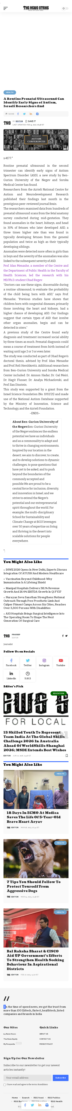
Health (9, 92)
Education (58, 693)
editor (19, 121)
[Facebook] (62, 636)
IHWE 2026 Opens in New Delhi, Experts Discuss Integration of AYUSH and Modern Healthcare (35, 571)
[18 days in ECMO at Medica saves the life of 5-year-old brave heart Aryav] (36, 789)
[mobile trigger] (6, 8)
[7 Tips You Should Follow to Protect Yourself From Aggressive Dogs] (36, 858)
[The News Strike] (36, 8)
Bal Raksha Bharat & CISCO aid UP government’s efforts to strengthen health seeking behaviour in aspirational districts (35, 960)
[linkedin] (11, 675)
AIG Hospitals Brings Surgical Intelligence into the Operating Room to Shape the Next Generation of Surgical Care (33, 617)
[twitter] (66, 636)
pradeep (16, 635)
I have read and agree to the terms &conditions (27, 1084)
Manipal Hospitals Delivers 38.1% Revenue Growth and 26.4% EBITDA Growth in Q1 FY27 (32, 590)
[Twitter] (28, 662)
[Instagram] (44, 662)
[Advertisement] (36, 50)
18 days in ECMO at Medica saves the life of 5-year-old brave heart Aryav (34, 817)
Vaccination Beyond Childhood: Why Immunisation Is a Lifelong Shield (27, 580)
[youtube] (61, 662)
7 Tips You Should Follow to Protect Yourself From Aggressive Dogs (34, 886)
